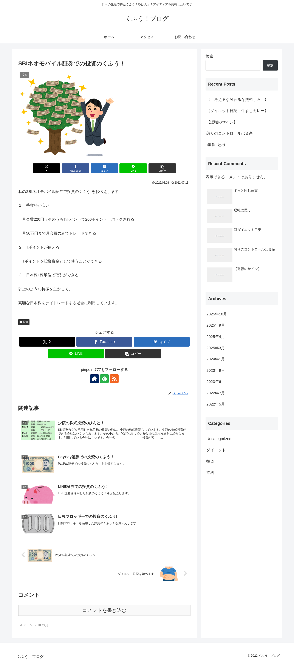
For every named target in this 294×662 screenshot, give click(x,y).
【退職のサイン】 (221, 122)
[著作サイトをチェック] (94, 378)
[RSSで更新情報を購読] (114, 378)
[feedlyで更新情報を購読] (104, 378)
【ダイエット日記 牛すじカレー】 (237, 111)
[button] (162, 168)
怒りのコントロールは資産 (229, 133)
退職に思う (216, 145)
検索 (209, 56)
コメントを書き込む (104, 610)
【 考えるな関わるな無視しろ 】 (237, 99)
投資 (25, 321)
